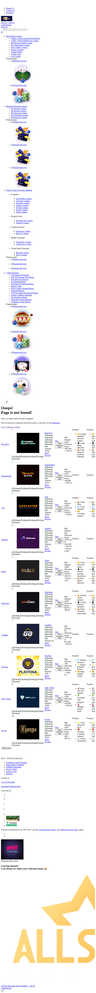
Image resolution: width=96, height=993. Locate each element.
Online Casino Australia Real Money (25, 38)
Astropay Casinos (23, 201)
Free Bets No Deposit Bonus (22, 284)
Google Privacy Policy (47, 830)
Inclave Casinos (17, 50)
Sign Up (4, 27)
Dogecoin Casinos (23, 231)
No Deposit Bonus (18, 282)
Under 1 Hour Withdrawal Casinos (24, 41)
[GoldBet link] (28, 634)
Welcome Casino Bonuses (21, 300)
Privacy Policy (12, 769)
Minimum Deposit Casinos (16, 106)
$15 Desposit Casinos (19, 115)
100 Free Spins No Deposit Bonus (24, 293)
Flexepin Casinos (23, 203)
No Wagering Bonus (19, 297)
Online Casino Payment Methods (19, 190)
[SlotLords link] (28, 602)
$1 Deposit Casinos (18, 109)
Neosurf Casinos (22, 223)
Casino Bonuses (12, 273)
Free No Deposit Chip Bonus (22, 277)
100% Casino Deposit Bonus (22, 288)
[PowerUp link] (28, 443)
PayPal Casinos (22, 208)
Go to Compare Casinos (10, 427)
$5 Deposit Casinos (18, 111)
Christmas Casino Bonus (20, 302)
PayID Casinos (22, 210)
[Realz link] (28, 570)
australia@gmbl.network (10, 786)
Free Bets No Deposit (19, 279)
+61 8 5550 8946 (8, 782)
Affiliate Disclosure (13, 767)
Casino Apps (16, 54)
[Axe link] (28, 506)
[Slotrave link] (28, 538)
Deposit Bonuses (17, 291)
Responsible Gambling (15, 765)
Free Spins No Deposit (20, 275)
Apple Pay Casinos (23, 242)
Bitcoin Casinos (22, 233)
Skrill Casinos (21, 212)
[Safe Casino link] (28, 697)
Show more (6, 748)
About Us (10, 8)
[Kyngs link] (28, 729)
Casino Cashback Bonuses (21, 295)
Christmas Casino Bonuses (16, 763)
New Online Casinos (19, 47)
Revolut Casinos (22, 253)
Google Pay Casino (23, 244)
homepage (56, 423)
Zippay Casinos (22, 205)
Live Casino (16, 56)
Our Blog (10, 13)
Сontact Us (10, 10)
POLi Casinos (21, 255)
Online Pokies (16, 52)
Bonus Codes (16, 286)
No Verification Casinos (20, 45)
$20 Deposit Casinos (19, 117)
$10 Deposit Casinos (19, 113)
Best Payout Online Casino (21, 43)
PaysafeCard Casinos (24, 221)
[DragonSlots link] (28, 475)
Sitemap (9, 774)
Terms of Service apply (69, 830)
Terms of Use (11, 771)
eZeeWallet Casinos (24, 199)
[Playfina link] (28, 666)
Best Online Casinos (14, 36)
